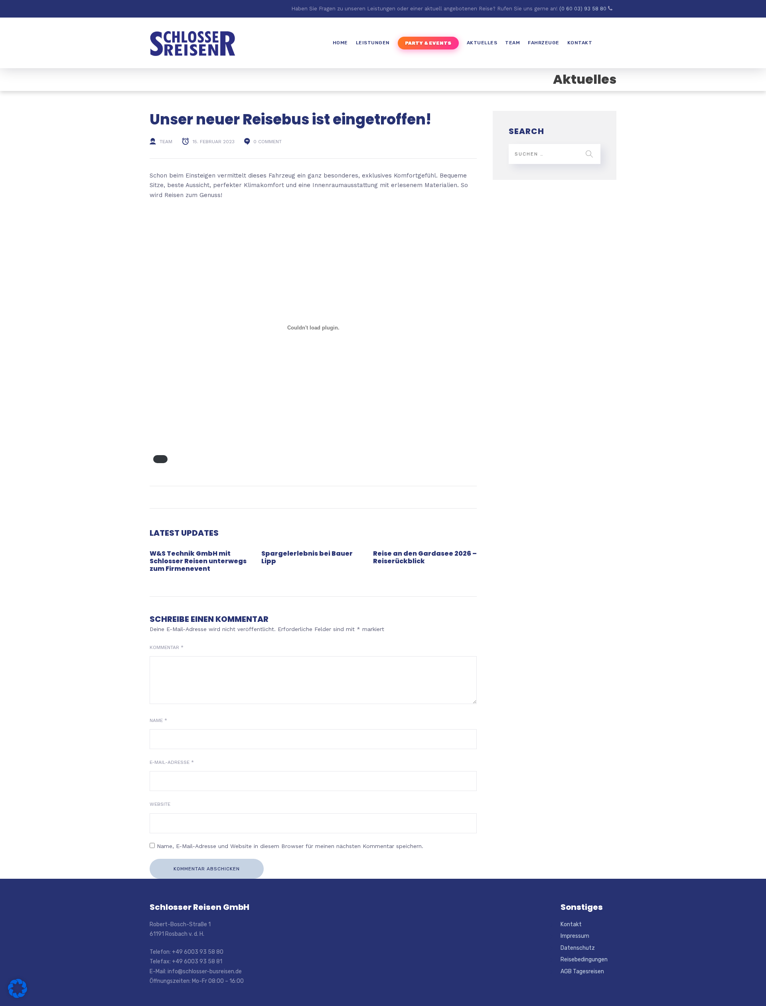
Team (512, 42)
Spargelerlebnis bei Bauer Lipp (307, 557)
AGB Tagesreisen (582, 971)
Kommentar (167, 647)
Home (340, 42)
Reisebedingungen (584, 959)
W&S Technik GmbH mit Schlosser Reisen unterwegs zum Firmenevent (198, 561)
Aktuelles (482, 42)
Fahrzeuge (543, 42)
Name (158, 720)
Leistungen (373, 42)
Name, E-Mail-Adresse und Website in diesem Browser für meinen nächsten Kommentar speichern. (290, 846)
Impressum (575, 936)
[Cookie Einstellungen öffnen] (17, 996)
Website (160, 804)
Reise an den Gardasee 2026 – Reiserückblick (425, 557)
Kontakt (579, 42)
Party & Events (428, 43)
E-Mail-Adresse (172, 762)
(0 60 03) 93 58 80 (583, 9)
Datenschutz (578, 948)
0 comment (267, 141)
